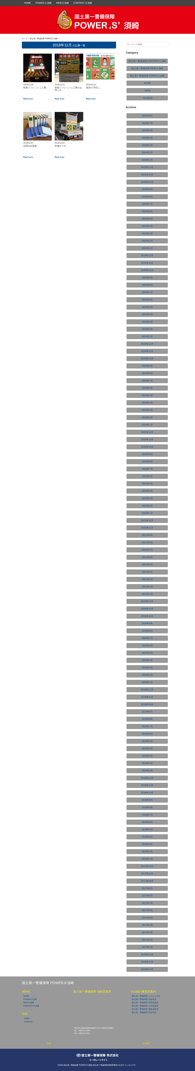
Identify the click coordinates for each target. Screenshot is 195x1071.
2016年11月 (147, 962)
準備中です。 (61, 146)
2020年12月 (147, 601)
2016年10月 (147, 969)
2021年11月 (147, 528)
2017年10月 (147, 881)
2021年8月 (147, 542)
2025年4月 (147, 226)
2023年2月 (147, 417)
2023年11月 (147, 351)
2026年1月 (147, 160)
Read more (28, 99)
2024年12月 (147, 255)
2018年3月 (147, 844)
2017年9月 (147, 888)
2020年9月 (147, 623)
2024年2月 (147, 329)
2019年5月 (147, 741)
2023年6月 (147, 388)
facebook (147, 98)
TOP (48, 1043)
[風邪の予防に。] (100, 55)
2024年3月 (147, 322)
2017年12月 (147, 866)
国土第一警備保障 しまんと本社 (146, 996)
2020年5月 (147, 653)
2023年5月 (147, 395)
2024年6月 (147, 299)
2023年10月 (147, 358)
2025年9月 (147, 189)
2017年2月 (147, 940)
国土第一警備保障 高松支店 (144, 1012)
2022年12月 (147, 432)
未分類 (147, 83)
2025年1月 (147, 248)
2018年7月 (147, 815)
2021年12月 (147, 520)
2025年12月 (147, 167)
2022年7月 (147, 469)
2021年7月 (147, 550)
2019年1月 (147, 770)
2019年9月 (147, 711)
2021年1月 (147, 594)
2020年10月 (147, 616)
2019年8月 (147, 719)
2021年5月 (147, 564)
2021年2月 (147, 586)
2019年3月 (147, 756)
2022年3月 (147, 498)
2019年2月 (147, 763)
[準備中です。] (69, 114)
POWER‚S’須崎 (44, 3)
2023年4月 (147, 402)
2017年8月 (147, 895)
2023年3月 (147, 410)
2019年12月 (147, 689)
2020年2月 (147, 675)
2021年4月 (147, 572)
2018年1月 (147, 859)
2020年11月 (147, 609)
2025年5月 (147, 218)
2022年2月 (147, 506)
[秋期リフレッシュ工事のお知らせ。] (69, 55)
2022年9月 (147, 454)
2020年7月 (147, 638)
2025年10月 (147, 182)
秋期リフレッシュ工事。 (35, 87)
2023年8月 (147, 373)
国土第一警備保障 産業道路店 (145, 1009)
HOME (27, 3)
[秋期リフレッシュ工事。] (37, 55)
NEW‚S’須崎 (62, 3)
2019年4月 (147, 748)
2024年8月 (147, 285)
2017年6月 (147, 910)
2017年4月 (147, 925)
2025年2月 (147, 241)
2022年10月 (147, 447)
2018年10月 (147, 792)
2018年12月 (147, 778)
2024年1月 (147, 336)
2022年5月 (147, 483)
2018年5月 (147, 829)
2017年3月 (147, 932)
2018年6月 (147, 822)
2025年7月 (147, 204)
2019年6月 (147, 734)
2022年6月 (147, 476)
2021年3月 (147, 579)
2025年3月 (147, 233)
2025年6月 (147, 211)
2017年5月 (147, 918)
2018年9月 (147, 800)
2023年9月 (147, 366)
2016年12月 (147, 954)
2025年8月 (147, 197)
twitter (148, 90)
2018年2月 (147, 851)
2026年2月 (147, 152)
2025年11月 (147, 174)
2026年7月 (147, 123)
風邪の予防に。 (94, 87)
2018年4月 (147, 837)
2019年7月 (147, 726)
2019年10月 (147, 704)
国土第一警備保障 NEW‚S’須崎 (147, 68)
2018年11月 (147, 785)
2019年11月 (147, 697)
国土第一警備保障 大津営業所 (145, 1006)
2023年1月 (147, 425)
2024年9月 (147, 277)
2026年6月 (147, 130)
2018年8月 (147, 807)
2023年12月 (147, 344)
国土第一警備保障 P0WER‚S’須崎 (147, 76)
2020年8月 (147, 631)
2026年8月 (147, 116)
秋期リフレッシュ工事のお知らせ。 (68, 88)
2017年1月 (147, 947)
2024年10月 (147, 270)
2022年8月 (147, 461)
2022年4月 (147, 491)
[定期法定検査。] (37, 114)
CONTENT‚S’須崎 (82, 3)
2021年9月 (147, 535)
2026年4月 (147, 138)
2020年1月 (147, 682)
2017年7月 (147, 903)
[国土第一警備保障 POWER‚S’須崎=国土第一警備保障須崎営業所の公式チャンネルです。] (97, 13)
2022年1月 (147, 513)
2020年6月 (147, 645)
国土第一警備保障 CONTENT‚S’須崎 (147, 61)
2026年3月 (147, 145)
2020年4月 (147, 660)
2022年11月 (147, 439)
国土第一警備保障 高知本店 (144, 999)
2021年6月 (147, 557)
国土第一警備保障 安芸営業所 (145, 1002)
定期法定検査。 (31, 146)
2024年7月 (147, 292)
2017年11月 (147, 873)
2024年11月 (147, 263)
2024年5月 (147, 307)
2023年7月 (147, 380)
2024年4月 (147, 314)
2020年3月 (147, 667)
